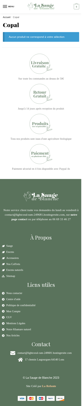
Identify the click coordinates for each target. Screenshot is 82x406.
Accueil (6, 17)
